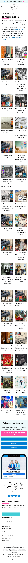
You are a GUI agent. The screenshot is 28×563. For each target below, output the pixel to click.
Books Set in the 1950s (7, 156)
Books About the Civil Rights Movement (20, 62)
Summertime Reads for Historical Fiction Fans (20, 158)
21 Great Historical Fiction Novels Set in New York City (21, 348)
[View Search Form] (1, 7)
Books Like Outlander (7, 391)
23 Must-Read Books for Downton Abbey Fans (7, 348)
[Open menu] (27, 7)
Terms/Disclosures (8, 558)
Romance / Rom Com (19, 505)
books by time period (19, 29)
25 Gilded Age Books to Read (20, 391)
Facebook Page (6, 526)
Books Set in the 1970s (7, 83)
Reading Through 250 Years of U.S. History (20, 206)
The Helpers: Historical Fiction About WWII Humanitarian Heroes (7, 281)
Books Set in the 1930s (7, 229)
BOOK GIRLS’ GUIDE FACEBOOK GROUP (14, 432)
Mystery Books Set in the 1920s (21, 369)
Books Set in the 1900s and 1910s (7, 305)
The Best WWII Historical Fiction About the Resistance (20, 256)
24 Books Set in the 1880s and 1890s (7, 325)
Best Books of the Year (8, 536)
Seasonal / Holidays (19, 507)
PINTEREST (14, 447)
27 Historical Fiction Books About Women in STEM (20, 231)
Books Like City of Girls (7, 411)
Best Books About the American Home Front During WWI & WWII (21, 86)
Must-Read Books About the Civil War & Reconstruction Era (7, 182)
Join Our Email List (7, 521)
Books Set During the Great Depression (20, 110)
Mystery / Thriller (6, 507)
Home (3, 13)
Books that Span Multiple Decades (20, 305)
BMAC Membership (7, 528)
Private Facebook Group (8, 524)
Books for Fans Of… (7, 510)
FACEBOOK (14, 439)
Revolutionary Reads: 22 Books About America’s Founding (7, 207)
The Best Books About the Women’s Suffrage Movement (21, 134)
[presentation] (7, 52)
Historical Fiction (6, 505)
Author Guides (5, 540)
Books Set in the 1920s (7, 254)
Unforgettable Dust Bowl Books (7, 132)
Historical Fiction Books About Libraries (7, 62)
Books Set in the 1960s (7, 109)
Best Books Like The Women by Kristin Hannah (7, 370)
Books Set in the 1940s (21, 180)
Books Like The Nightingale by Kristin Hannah (21, 412)
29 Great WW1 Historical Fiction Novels (20, 279)
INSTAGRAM (14, 443)
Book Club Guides (6, 538)
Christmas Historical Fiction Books (20, 326)
